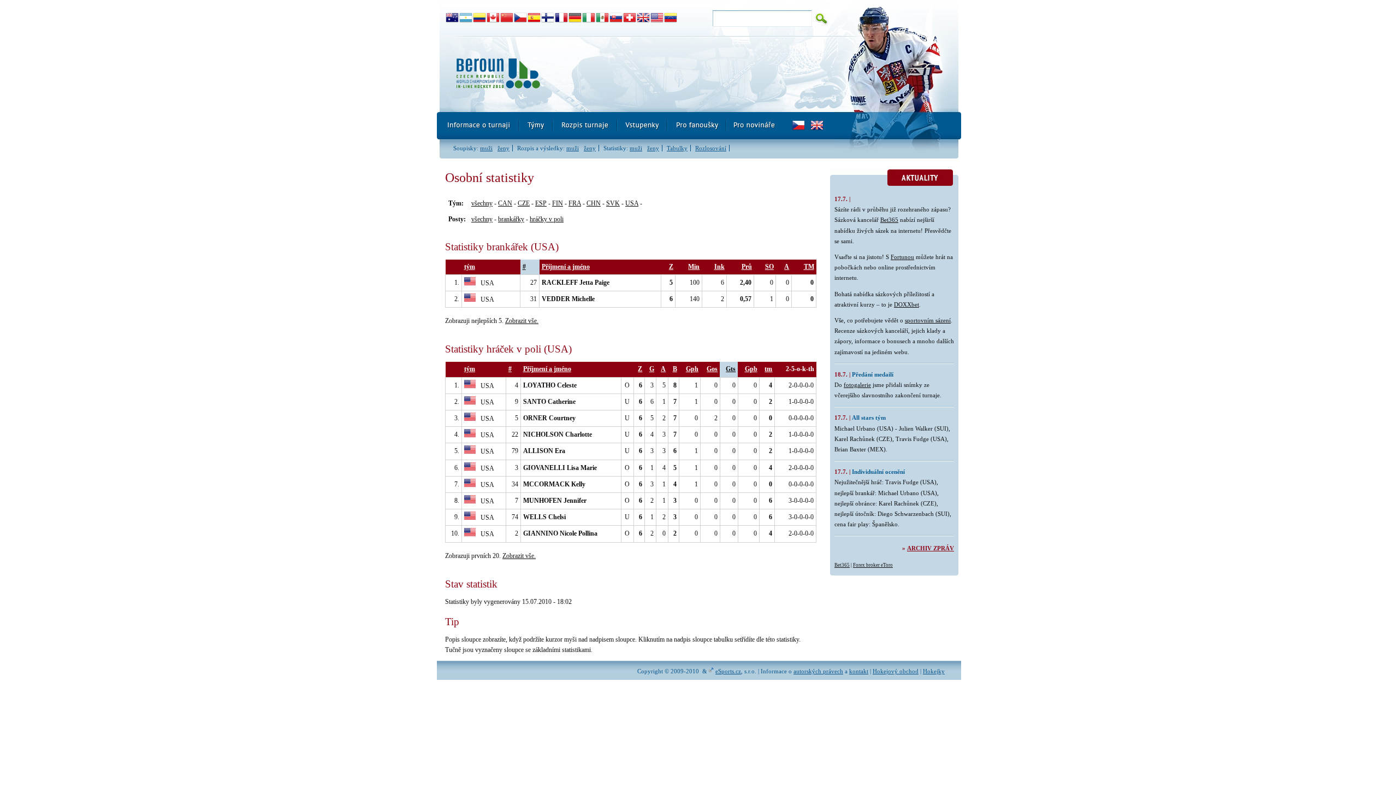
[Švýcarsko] (630, 18)
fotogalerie (857, 384)
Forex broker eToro (873, 565)
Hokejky (934, 671)
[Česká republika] (521, 18)
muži (486, 148)
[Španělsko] (534, 18)
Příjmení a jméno (566, 267)
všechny (482, 203)
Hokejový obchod (896, 671)
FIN (557, 203)
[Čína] (507, 18)
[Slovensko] (616, 18)
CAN (505, 203)
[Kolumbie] (480, 18)
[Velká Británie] (643, 18)
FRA (574, 203)
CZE (524, 203)
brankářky (511, 219)
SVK (613, 203)
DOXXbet (906, 304)
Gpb (751, 369)
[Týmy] (536, 125)
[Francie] (561, 18)
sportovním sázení (928, 320)
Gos (712, 369)
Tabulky (677, 148)
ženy (503, 148)
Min (694, 267)
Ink (719, 267)
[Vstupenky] (643, 125)
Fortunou (902, 257)
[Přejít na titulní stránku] (636, 74)
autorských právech (818, 671)
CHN (594, 203)
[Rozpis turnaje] (585, 125)
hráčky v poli (547, 219)
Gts (731, 369)
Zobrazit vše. (521, 321)
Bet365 (889, 219)
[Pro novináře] (754, 125)
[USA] (657, 18)
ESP (541, 203)
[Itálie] (589, 18)
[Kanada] (493, 18)
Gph (692, 369)
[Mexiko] (602, 18)
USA (631, 203)
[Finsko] (548, 18)
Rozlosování (710, 148)
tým (469, 267)
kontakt (858, 671)
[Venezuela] (671, 18)
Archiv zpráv (930, 548)
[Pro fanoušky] (697, 125)
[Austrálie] (452, 18)
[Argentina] (466, 18)
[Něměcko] (575, 18)
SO (769, 267)
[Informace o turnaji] (478, 125)
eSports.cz (728, 671)
